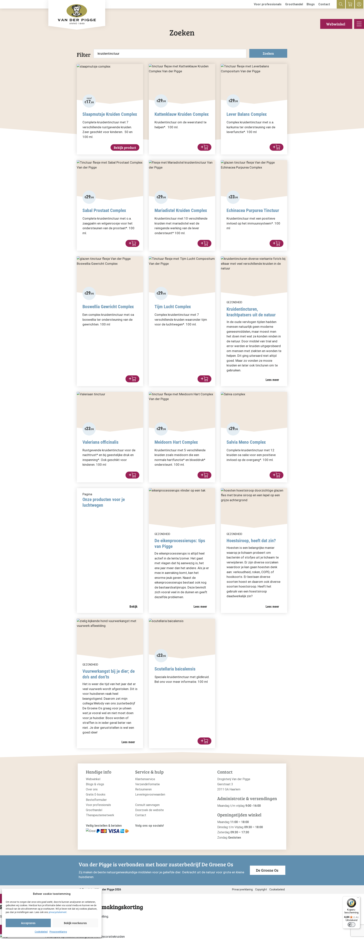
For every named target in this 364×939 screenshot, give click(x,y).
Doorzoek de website (149, 810)
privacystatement (58, 912)
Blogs (311, 4)
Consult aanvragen (147, 805)
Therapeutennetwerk (100, 815)
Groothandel (294, 4)
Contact (324, 4)
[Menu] (358, 898)
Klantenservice (145, 779)
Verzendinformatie (147, 784)
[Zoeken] (341, 4)
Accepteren (28, 923)
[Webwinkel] (350, 4)
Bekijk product (125, 147)
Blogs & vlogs (95, 784)
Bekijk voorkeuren (75, 923)
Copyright (261, 889)
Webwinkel (335, 24)
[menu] (359, 24)
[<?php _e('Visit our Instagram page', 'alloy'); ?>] (137, 832)
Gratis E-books (95, 794)
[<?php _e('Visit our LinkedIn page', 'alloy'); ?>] (155, 832)
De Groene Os (267, 870)
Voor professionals (268, 4)
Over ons (92, 789)
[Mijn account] (359, 4)
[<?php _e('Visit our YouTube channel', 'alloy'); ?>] (149, 832)
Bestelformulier (96, 800)
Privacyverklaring (58, 931)
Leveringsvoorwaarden (150, 794)
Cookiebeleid (41, 931)
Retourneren (143, 789)
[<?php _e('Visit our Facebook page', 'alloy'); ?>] (143, 832)
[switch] (351, 924)
